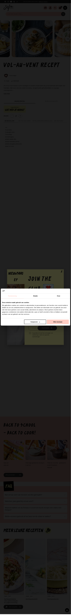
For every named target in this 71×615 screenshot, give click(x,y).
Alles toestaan (57, 322)
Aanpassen (34, 322)
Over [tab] (58, 296)
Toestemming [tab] (12, 296)
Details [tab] (35, 296)
